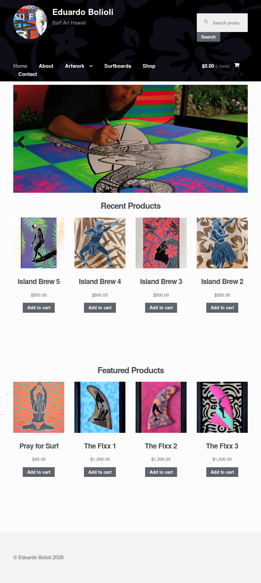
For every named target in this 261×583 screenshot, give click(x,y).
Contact (27, 74)
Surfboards (117, 65)
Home (20, 65)
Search (208, 37)
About (46, 65)
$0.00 (216, 65)
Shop (149, 65)
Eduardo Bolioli (83, 11)
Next (237, 142)
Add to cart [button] (38, 307)
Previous (23, 142)
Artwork (74, 65)
